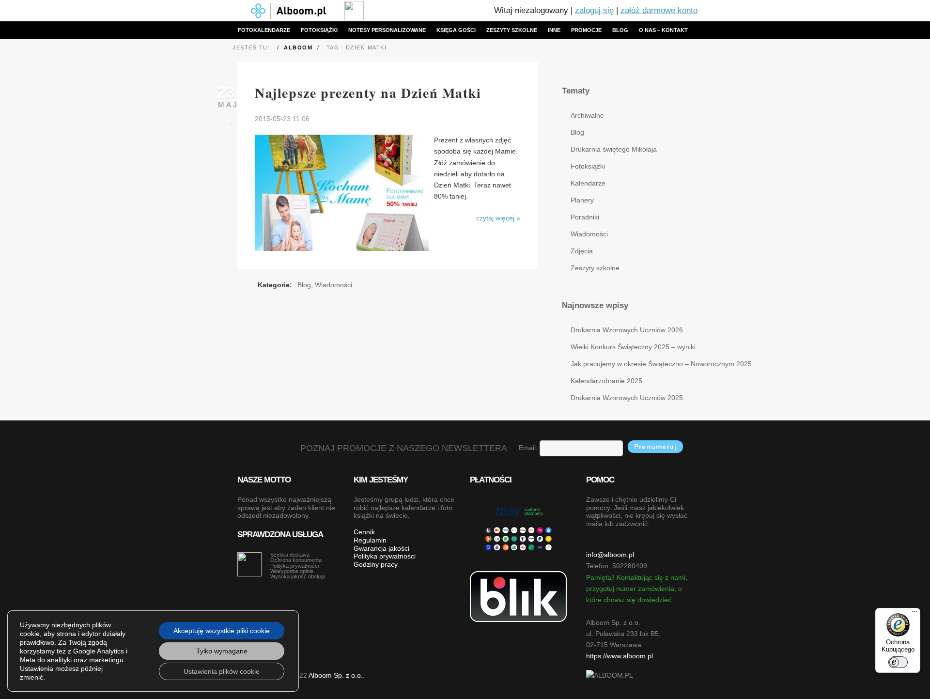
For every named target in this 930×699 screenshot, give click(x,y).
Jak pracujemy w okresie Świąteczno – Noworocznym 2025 (632, 364)
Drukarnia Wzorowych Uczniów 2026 (627, 330)
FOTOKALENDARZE (264, 30)
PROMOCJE (586, 30)
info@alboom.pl (610, 555)
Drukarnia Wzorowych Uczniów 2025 (627, 398)
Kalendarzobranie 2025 (606, 381)
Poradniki (585, 217)
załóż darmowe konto (659, 10)
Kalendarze (588, 183)
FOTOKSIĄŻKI (319, 30)
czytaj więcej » (498, 218)
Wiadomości (333, 285)
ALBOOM (298, 47)
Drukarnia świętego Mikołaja (614, 149)
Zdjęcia (582, 251)
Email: (529, 447)
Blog (304, 285)
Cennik (364, 532)
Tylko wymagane (222, 651)
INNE (554, 30)
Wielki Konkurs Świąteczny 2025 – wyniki (632, 347)
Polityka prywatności (385, 556)
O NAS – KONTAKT (663, 30)
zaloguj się (594, 10)
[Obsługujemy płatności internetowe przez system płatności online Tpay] (518, 527)
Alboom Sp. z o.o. (336, 675)
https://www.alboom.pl (619, 656)
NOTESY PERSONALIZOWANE (387, 30)
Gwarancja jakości (381, 548)
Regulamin (370, 540)
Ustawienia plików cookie (222, 671)
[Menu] (914, 614)
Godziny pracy (376, 564)
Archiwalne (587, 115)
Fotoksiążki (588, 166)
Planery (582, 200)
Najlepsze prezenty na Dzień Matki (368, 93)
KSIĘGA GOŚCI (456, 30)
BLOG (620, 30)
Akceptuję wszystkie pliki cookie (221, 631)
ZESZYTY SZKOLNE (511, 30)
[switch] (898, 662)
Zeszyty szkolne (595, 268)
